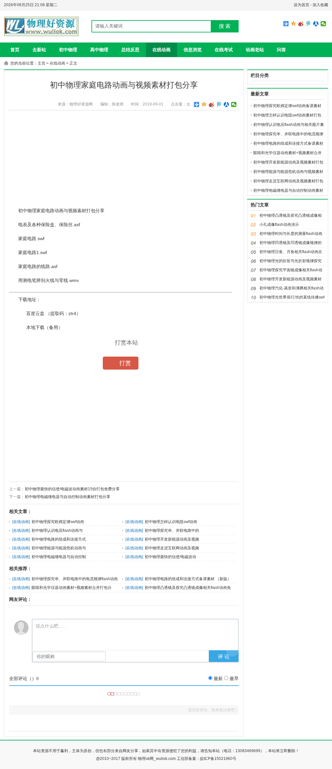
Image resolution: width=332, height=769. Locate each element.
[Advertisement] (124, 160)
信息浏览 (193, 49)
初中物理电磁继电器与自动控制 (58, 557)
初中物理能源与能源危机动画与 (58, 548)
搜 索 (225, 26)
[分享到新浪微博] (301, 23)
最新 (218, 678)
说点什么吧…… (51, 626)
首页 (14, 49)
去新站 (39, 49)
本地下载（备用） (44, 327)
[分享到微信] (323, 23)
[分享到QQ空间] (293, 23)
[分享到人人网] (316, 23)
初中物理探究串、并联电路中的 (172, 530)
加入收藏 (320, 5)
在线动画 (161, 49)
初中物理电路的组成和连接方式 (58, 539)
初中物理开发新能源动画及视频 (172, 539)
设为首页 (301, 5)
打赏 (125, 363)
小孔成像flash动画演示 (279, 224)
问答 (281, 49)
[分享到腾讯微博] (308, 23)
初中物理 (68, 49)
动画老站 (255, 49)
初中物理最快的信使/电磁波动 (170, 557)
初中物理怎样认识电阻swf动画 (171, 521)
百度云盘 (35, 313)
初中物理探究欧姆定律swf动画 (57, 521)
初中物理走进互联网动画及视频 (172, 548)
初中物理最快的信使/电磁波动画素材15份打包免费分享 (72, 489)
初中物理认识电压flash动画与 (57, 530)
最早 (234, 678)
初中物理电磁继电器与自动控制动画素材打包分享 (67, 496)
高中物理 (99, 49)
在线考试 (224, 49)
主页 (41, 63)
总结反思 (130, 49)
